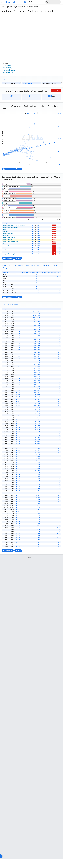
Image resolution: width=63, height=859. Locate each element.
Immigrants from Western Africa (10, 241)
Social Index (9, 6)
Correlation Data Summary (9, 70)
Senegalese (5, 247)
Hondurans (5, 231)
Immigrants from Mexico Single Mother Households (14, 7)
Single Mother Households (20, 6)
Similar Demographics (8, 69)
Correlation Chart (7, 67)
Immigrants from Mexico (34, 6)
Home (3, 6)
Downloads (29, 2)
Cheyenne (5, 229)
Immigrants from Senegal (9, 254)
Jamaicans (5, 249)
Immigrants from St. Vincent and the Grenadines (14, 225)
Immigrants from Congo (8, 233)
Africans (5, 243)
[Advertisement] (31, 25)
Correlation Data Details (8, 72)
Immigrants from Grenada (9, 237)
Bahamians (5, 252)
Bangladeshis (6, 235)
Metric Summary (7, 65)
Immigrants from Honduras (9, 245)
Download (58, 110)
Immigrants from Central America (10, 227)
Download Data (8, 169)
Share (19, 169)
